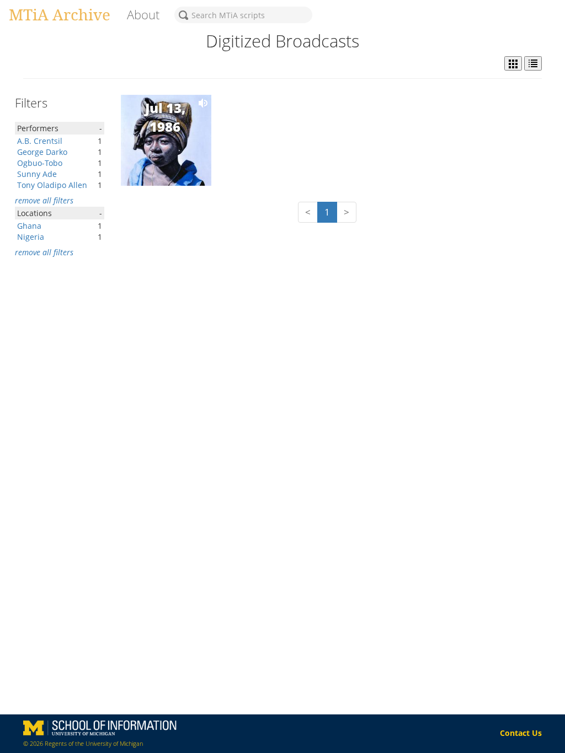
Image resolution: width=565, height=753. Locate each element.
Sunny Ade (37, 174)
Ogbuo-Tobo (39, 163)
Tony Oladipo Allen (52, 185)
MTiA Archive (59, 14)
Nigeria (30, 237)
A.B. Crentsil (39, 141)
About (143, 15)
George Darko (42, 152)
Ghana (29, 225)
